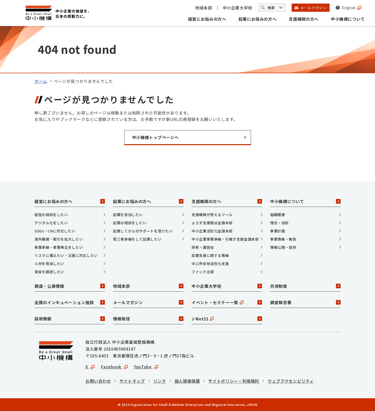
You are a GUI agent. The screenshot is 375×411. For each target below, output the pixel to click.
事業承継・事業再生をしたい (58, 247)
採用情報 (43, 319)
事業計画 (277, 230)
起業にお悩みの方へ (258, 19)
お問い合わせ (98, 381)
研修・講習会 (203, 247)
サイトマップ (132, 381)
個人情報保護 (187, 381)
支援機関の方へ (303, 19)
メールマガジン (128, 302)
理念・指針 (279, 222)
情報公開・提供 (283, 247)
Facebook (111, 367)
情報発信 (121, 319)
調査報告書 (280, 302)
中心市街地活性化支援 (210, 263)
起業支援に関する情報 (210, 255)
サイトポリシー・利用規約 (233, 381)
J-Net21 (200, 319)
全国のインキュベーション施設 (64, 302)
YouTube (143, 367)
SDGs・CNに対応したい (54, 230)
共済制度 (278, 286)
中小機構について (348, 19)
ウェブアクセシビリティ (291, 381)
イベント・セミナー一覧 (215, 302)
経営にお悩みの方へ (207, 19)
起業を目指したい (128, 214)
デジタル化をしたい (51, 222)
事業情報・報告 (283, 239)
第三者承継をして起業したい (137, 239)
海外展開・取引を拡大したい (58, 239)
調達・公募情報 (49, 286)
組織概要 (277, 214)
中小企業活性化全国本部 (212, 230)
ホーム (40, 81)
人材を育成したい (49, 263)
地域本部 (203, 8)
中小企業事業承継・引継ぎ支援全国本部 (225, 239)
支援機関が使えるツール (212, 214)
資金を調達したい (49, 271)
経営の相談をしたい (51, 214)
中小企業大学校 (237, 8)
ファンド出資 (203, 271)
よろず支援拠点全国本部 (212, 222)
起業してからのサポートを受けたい (143, 230)
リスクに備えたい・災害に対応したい (66, 255)
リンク (159, 381)
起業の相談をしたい (130, 222)
